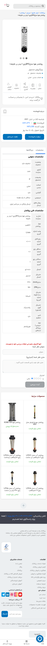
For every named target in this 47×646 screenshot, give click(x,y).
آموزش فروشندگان (16, 581)
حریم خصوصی (41, 581)
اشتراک (4, 614)
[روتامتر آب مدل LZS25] (12, 444)
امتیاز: (41, 375)
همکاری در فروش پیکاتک (38, 570)
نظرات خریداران (12, 137)
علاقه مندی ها (41, 601)
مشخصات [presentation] (39, 150)
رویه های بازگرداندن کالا (38, 577)
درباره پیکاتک (41, 587)
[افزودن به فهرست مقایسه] (32, 85)
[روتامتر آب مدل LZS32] (34, 444)
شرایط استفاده (41, 584)
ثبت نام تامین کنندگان (38, 608)
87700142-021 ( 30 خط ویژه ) (19, 516)
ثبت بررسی (35, 384)
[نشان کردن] (5, 112)
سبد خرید (42, 598)
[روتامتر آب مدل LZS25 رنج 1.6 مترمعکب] (34, 477)
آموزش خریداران (17, 584)
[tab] (39, 150)
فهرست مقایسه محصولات (37, 605)
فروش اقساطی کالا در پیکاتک (13, 574)
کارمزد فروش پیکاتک (39, 567)
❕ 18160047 (27, 123)
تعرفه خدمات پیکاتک (39, 564)
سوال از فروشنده (35, 137)
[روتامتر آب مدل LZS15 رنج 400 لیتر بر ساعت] (12, 477)
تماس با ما (19, 564)
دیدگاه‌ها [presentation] (29, 150)
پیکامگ (19, 570)
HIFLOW (30, 126)
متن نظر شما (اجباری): (35, 357)
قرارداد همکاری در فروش (38, 574)
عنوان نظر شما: (38, 346)
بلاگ (20, 567)
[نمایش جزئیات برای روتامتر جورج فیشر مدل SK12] (34, 412)
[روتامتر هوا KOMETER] (12, 412)
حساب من (42, 595)
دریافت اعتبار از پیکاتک (14, 577)
